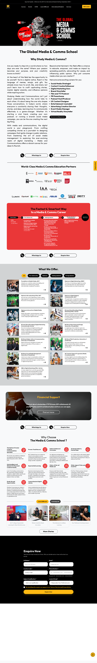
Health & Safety (75, 628)
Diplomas (30, 625)
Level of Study (53, 579)
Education (9, 631)
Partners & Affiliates (55, 621)
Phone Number (53, 569)
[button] (93, 652)
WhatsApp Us (36, 155)
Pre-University (32, 621)
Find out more (48, 412)
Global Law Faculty (55, 638)
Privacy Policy (75, 625)
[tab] (24, 275)
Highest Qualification (30, 579)
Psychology (9, 634)
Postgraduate (31, 631)
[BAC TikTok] (84, 650)
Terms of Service (55, 587)
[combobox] (36, 572)
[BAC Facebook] (69, 650)
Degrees (30, 628)
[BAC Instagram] (75, 650)
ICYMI (51, 625)
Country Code (28, 569)
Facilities (52, 631)
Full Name (27, 560)
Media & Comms (10, 638)
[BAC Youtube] (78, 650)
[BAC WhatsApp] (81, 650)
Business (8, 628)
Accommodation (54, 634)
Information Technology (12, 625)
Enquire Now (65, 155)
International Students (55, 628)
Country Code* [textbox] (29, 572)
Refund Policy (74, 631)
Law (7, 621)
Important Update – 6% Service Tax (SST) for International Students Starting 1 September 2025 (47, 1)
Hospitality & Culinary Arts (13, 641)
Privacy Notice (67, 587)
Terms (72, 621)
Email (51, 560)
